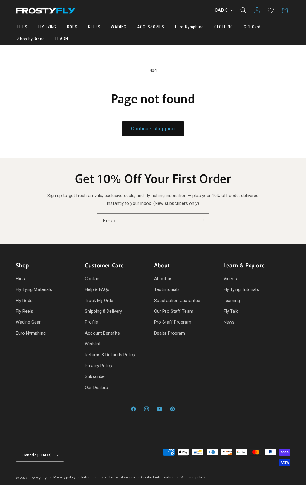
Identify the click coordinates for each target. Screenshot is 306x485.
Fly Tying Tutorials (241, 289)
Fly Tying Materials (34, 289)
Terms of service (122, 477)
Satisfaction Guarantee (177, 300)
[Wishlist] (271, 10)
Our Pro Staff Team (173, 311)
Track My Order (100, 300)
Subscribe (95, 376)
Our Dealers (96, 387)
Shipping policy (192, 477)
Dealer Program (169, 333)
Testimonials (167, 289)
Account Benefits (102, 333)
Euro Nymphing (31, 333)
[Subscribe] (202, 220)
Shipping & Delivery (103, 311)
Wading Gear (28, 322)
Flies (20, 278)
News (229, 322)
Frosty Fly (38, 478)
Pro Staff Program (172, 322)
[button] (243, 10)
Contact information (158, 477)
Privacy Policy (98, 365)
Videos (230, 278)
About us (163, 278)
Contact (93, 278)
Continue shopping (153, 129)
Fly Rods (24, 300)
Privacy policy (64, 477)
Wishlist (92, 344)
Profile (91, 322)
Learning (232, 300)
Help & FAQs (97, 289)
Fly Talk (231, 311)
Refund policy (92, 477)
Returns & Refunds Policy (110, 354)
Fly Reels (24, 311)
